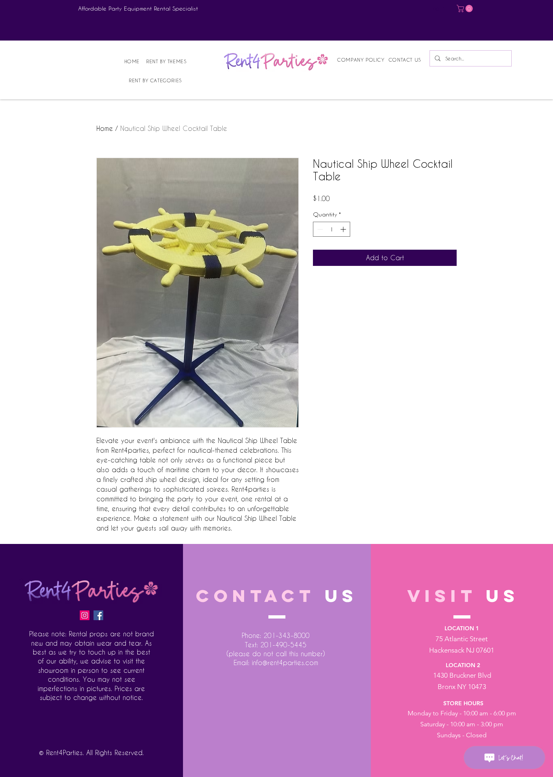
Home (104, 128)
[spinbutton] (331, 229)
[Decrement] (319, 229)
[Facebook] (98, 615)
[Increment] (344, 229)
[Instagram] (84, 615)
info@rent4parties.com (285, 662)
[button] (465, 8)
